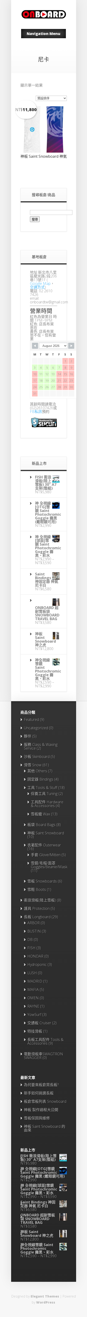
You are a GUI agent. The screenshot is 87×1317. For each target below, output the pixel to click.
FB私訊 (36, 411)
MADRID (34, 981)
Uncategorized (36, 727)
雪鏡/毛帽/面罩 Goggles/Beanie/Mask (49, 865)
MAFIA (33, 989)
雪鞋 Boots (36, 889)
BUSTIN (34, 931)
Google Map (40, 283)
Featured (31, 719)
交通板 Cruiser (39, 1022)
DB (30, 939)
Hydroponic (37, 964)
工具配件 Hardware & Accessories (47, 803)
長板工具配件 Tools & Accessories (45, 1041)
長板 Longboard (37, 916)
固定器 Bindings (40, 779)
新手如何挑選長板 (39, 1093)
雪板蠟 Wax (40, 814)
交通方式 (37, 287)
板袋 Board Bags (41, 824)
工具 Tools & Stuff (42, 787)
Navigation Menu (43, 33)
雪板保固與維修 (37, 1118)
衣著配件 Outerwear (44, 845)
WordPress (45, 1302)
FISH (31, 947)
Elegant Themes (45, 1296)
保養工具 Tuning (44, 793)
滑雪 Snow (33, 764)
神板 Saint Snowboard (45, 833)
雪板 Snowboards (42, 881)
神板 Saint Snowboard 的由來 (44, 1128)
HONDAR (35, 956)
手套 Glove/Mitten (46, 854)
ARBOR (33, 922)
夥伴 (27, 736)
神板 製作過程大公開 (41, 1109)
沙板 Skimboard (37, 756)
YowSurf (34, 1014)
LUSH (32, 972)
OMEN (33, 997)
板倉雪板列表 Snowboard (45, 1101)
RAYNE (33, 1006)
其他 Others (37, 770)
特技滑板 (34, 1031)
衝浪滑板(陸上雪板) (40, 900)
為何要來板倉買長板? (41, 1084)
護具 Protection (37, 908)
